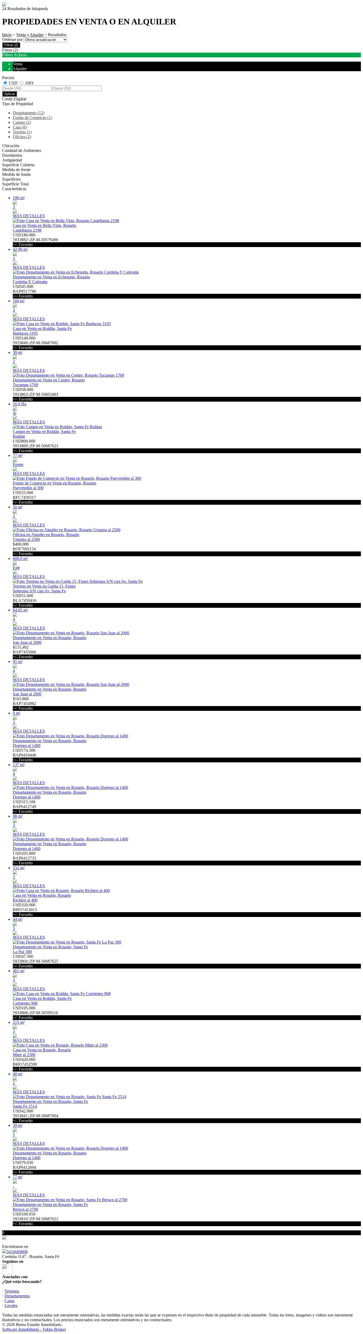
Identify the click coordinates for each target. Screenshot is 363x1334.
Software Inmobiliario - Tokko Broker (34, 1329)
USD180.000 (35, 240)
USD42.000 (35, 1116)
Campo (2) (22, 122)
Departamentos (17, 1296)
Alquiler (37, 34)
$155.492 (24, 652)
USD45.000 (24, 291)
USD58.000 (35, 394)
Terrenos (12, 1291)
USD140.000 (35, 343)
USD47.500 (35, 961)
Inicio (7, 34)
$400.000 (24, 549)
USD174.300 (24, 755)
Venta (21, 34)
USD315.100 (24, 807)
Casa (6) (20, 127)
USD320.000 (25, 910)
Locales (11, 1305)
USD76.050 (24, 1167)
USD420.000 (25, 1064)
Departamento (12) (28, 113)
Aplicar (9, 94)
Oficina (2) (22, 136)
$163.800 (24, 703)
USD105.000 (35, 1013)
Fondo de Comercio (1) (32, 117)
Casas (9, 1300)
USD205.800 (24, 858)
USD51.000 (24, 600)
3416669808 (17, 1252)
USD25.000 (24, 497)
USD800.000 (35, 446)
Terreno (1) (22, 132)
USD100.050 (35, 1219)
